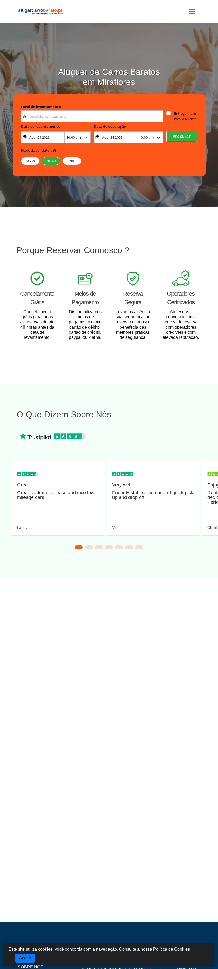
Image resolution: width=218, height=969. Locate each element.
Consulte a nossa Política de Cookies (154, 949)
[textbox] (92, 116)
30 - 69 (51, 161)
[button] (79, 547)
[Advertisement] (109, 643)
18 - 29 (30, 161)
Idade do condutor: (36, 150)
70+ (71, 161)
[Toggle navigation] (192, 11)
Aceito (25, 958)
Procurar (182, 136)
